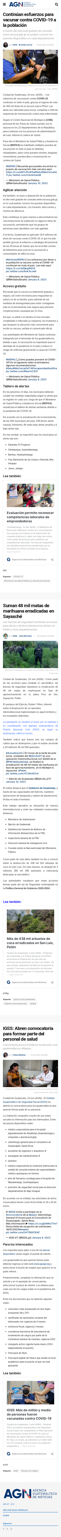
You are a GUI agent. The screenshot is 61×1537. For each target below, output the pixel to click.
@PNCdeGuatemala (17, 761)
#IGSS (12, 1211)
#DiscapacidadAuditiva (44, 368)
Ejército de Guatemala (24, 999)
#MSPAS (10, 166)
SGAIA (33, 1004)
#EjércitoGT (35, 755)
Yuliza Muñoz (19, 1055)
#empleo (24, 1229)
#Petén (22, 770)
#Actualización (14, 753)
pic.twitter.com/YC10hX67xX (22, 773)
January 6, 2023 (41, 1237)
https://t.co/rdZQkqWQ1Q (20, 268)
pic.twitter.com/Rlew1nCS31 (22, 371)
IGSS (16, 1471)
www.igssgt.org (42, 1264)
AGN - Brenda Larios (22, 45)
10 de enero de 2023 (45, 45)
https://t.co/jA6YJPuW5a (20, 172)
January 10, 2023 (38, 183)
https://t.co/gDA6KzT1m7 (42, 1223)
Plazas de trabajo (29, 1471)
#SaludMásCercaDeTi (18, 368)
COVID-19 (18, 577)
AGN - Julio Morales (22, 636)
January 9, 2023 (37, 279)
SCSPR (6, 1516)
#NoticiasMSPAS (15, 259)
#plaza (32, 1214)
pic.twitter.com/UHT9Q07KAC (23, 1232)
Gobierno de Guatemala (15, 1004)
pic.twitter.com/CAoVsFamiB (25, 175)
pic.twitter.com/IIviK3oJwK (21, 271)
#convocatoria (14, 1214)
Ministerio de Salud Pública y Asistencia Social (27, 581)
